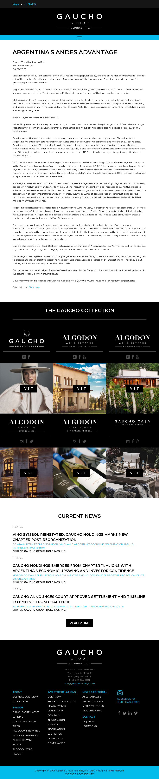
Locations (89, 726)
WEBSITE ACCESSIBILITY (79, 774)
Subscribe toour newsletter (128, 700)
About (17, 692)
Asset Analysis (91, 696)
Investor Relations (62, 692)
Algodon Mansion (25, 735)
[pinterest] (137, 441)
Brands (18, 707)
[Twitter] (125, 714)
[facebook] (29, 357)
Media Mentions (93, 705)
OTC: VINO (96, 770)
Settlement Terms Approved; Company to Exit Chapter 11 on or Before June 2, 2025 (68, 606)
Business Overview (25, 696)
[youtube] (84, 357)
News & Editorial (94, 692)
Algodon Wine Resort (23, 751)
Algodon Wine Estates (23, 742)
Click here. (34, 287)
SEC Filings (55, 733)
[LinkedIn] (130, 714)
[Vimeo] (136, 714)
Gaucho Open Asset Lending (26, 714)
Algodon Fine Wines (26, 730)
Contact (88, 716)
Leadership (20, 701)
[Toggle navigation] (79, 37)
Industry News (92, 710)
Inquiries (88, 721)
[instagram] (24, 357)
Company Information (56, 717)
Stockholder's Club (61, 701)
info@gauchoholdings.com (79, 683)
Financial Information (56, 727)
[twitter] (31, 441)
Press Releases (92, 701)
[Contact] (131, 693)
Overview (54, 696)
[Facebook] (119, 714)
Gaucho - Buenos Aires (24, 723)
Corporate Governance (56, 740)
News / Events (57, 705)
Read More (79, 623)
